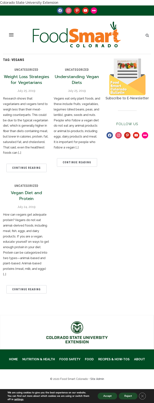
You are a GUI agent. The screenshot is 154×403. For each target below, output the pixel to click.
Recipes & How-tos (114, 359)
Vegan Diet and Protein (26, 196)
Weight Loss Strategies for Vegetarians (26, 80)
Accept (107, 396)
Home (13, 359)
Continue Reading (26, 167)
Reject (128, 396)
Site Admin (97, 378)
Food (89, 359)
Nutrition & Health (38, 359)
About (139, 359)
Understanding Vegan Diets (77, 80)
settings (18, 399)
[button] (11, 34)
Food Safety (69, 359)
